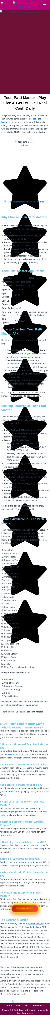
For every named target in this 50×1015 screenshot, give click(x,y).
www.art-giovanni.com (29, 357)
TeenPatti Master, (36, 923)
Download (25, 909)
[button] (44, 5)
